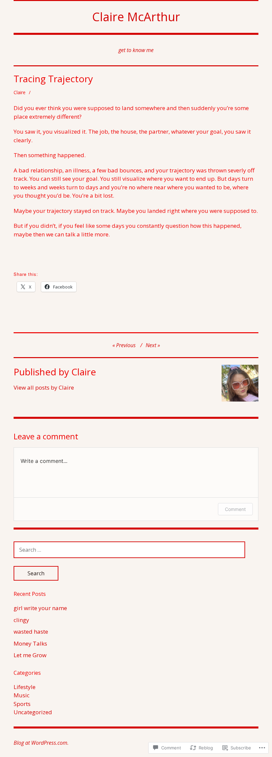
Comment (235, 509)
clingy (21, 620)
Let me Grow (30, 655)
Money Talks (30, 643)
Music (22, 695)
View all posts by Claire (44, 387)
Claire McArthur (136, 17)
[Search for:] (129, 549)
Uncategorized (33, 712)
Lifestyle (24, 687)
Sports (22, 704)
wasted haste (31, 631)
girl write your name (40, 608)
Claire (20, 92)
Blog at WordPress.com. (41, 742)
